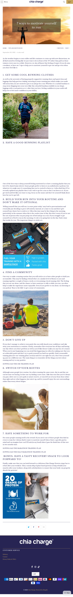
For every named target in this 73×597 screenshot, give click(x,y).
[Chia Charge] (36, 2)
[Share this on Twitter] (29, 527)
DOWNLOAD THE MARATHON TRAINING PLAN (22, 448)
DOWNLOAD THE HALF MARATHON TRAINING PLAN (24, 452)
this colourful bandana (40, 86)
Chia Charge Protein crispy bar (56, 463)
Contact (5, 556)
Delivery (5, 554)
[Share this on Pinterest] (39, 527)
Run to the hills (17, 288)
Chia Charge (31, 590)
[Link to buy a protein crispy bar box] (25, 518)
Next (67, 48)
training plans (24, 355)
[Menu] (1, 2)
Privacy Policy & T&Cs (9, 559)
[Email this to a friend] (44, 527)
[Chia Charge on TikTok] (38, 567)
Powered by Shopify (42, 590)
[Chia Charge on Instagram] (35, 567)
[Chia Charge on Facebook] (32, 567)
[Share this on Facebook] (34, 527)
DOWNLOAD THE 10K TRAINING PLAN (18, 364)
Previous (60, 48)
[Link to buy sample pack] (25, 268)
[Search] (64, 2)
